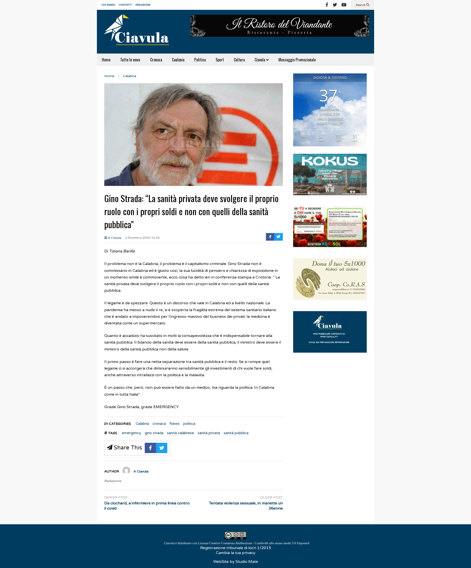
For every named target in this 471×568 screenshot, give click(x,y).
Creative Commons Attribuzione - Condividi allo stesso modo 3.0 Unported (259, 543)
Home (106, 60)
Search (361, 5)
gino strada (154, 433)
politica (189, 423)
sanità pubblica (236, 433)
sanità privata (209, 433)
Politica (200, 60)
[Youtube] (343, 5)
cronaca (159, 423)
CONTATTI (125, 4)
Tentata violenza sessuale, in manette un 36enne (246, 506)
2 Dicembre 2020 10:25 (142, 237)
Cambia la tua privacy (235, 552)
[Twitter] (335, 5)
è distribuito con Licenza (236, 543)
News (175, 423)
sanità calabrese (180, 433)
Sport (220, 60)
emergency (131, 433)
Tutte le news (130, 60)
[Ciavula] (138, 32)
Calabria (142, 423)
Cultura (239, 60)
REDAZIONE (142, 4)
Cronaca (156, 60)
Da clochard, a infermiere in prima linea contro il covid (147, 506)
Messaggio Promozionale (297, 60)
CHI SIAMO (108, 4)
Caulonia (178, 60)
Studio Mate (247, 561)
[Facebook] (327, 5)
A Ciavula (114, 237)
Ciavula (260, 60)
